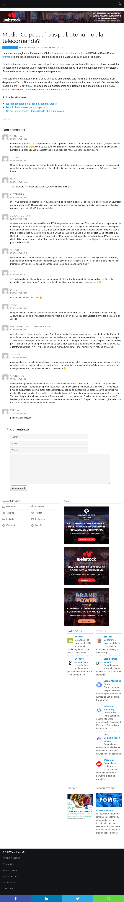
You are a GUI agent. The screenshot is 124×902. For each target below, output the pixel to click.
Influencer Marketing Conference (110, 709)
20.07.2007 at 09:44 (18, 357)
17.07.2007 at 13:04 (18, 329)
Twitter (38, 512)
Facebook (39, 506)
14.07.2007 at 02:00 (18, 292)
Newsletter (10, 876)
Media (9, 119)
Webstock (109, 759)
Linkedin (10, 518)
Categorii (8, 882)
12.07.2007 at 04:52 (18, 218)
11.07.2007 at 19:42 (18, 160)
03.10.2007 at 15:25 (18, 413)
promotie (7, 56)
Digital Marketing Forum (112, 682)
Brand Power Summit (110, 660)
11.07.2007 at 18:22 (18, 138)
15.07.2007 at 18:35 (18, 308)
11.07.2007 (43, 47)
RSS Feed (11, 506)
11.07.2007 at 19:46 (18, 181)
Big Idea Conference (110, 638)
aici (31, 86)
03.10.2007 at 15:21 (18, 378)
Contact (7, 888)
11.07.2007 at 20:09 (18, 197)
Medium (10, 512)
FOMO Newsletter (105, 810)
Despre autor (11, 858)
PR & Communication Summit (112, 737)
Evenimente (10, 870)
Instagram (40, 518)
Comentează (57, 47)
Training (8, 864)
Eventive (79, 658)
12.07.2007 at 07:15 (18, 253)
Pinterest (10, 525)
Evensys (79, 636)
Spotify (38, 525)
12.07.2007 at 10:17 (18, 274)
